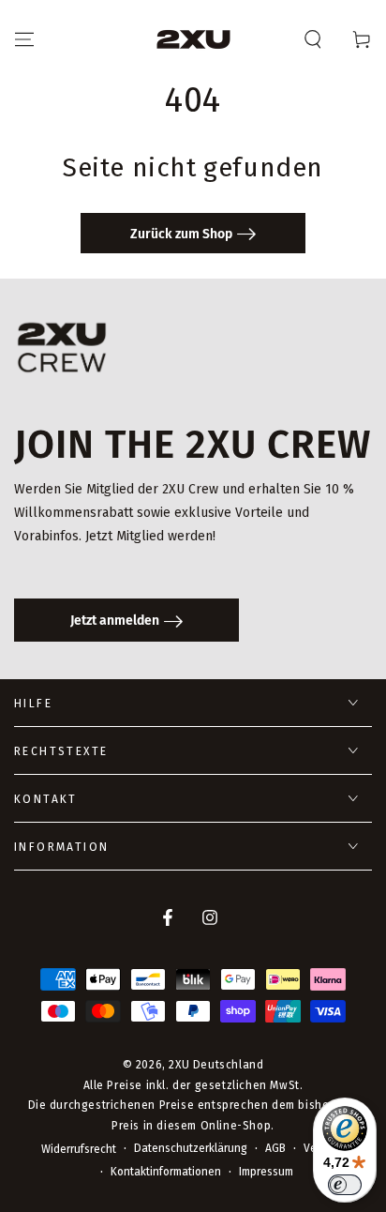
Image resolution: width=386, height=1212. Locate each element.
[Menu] (24, 39)
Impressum (266, 1171)
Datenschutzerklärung (190, 1148)
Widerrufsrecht (78, 1149)
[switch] (345, 1184)
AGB (275, 1148)
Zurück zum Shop (181, 234)
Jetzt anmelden (114, 621)
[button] (313, 39)
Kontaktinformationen (166, 1171)
